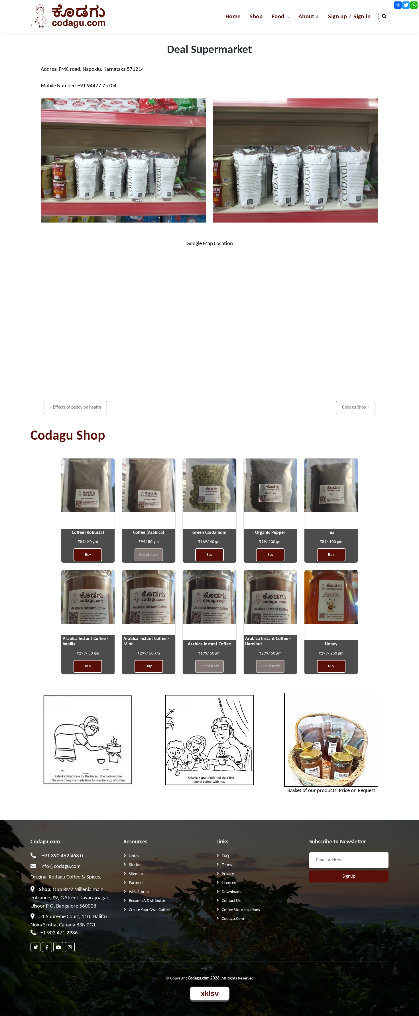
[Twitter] (35, 947)
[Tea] (331, 493)
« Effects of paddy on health (75, 407)
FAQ (225, 856)
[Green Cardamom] (209, 493)
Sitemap (136, 874)
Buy (88, 555)
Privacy (228, 874)
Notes (134, 856)
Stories (135, 865)
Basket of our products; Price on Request (331, 790)
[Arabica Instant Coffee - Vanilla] (88, 605)
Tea (331, 532)
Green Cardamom (209, 532)
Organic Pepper (270, 532)
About (306, 17)
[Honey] (331, 605)
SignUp (349, 876)
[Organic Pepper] (270, 493)
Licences (229, 883)
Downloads (231, 892)
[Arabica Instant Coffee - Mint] (148, 605)
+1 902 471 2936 (59, 933)
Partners (136, 883)
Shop (256, 17)
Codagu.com (45, 842)
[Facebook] (47, 947)
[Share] (398, 5)
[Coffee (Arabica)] (148, 493)
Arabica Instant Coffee (209, 644)
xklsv (210, 993)
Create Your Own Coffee (149, 910)
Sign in (362, 17)
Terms (227, 865)
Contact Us (231, 901)
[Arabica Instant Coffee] (209, 605)
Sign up (337, 17)
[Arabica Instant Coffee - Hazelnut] (270, 605)
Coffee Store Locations (241, 910)
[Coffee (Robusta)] (88, 493)
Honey (331, 644)
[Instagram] (70, 947)
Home (233, 17)
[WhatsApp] (414, 5)
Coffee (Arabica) (148, 532)
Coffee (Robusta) (88, 532)
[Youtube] (58, 947)
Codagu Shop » (355, 407)
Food (278, 17)
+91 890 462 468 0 (62, 856)
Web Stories (139, 892)
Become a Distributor (147, 901)
